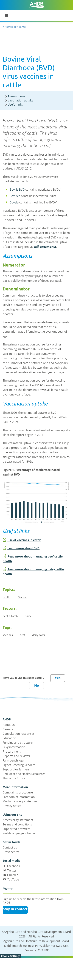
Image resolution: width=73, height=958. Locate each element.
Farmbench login (14, 760)
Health (6, 597)
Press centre (11, 852)
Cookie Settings (10, 956)
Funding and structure (18, 743)
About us (9, 725)
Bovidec (15, 196)
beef (22, 635)
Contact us (10, 847)
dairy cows (38, 635)
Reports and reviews (16, 756)
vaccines (8, 635)
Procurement (12, 751)
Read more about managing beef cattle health (33, 558)
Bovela (14, 202)
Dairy (28, 616)
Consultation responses (19, 734)
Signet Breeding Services (19, 765)
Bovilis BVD (17, 189)
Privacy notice (12, 806)
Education (9, 738)
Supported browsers (16, 829)
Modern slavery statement (20, 801)
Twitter (11, 870)
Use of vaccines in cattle (24, 540)
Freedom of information (19, 797)
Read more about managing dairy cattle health (33, 571)
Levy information (14, 747)
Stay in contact (15, 909)
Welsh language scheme (19, 833)
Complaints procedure (18, 792)
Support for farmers (16, 769)
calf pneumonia (45, 247)
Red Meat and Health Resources (24, 774)
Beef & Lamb (10, 616)
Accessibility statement (18, 820)
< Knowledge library (14, 27)
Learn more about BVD (23, 548)
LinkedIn (12, 875)
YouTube (13, 879)
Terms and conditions (17, 824)
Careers (8, 729)
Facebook (13, 866)
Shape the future (14, 778)
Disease (22, 597)
